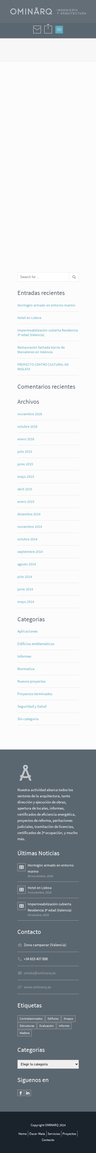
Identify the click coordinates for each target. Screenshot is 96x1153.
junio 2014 (25, 589)
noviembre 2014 (29, 526)
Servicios (54, 1134)
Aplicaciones (27, 631)
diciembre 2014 (28, 514)
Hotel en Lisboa (29, 317)
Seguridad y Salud (31, 706)
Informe (64, 1026)
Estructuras (27, 1026)
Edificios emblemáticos (35, 643)
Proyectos (69, 1134)
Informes (24, 656)
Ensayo (68, 1018)
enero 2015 (25, 501)
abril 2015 (24, 489)
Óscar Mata (37, 1134)
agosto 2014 (26, 564)
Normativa (26, 668)
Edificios (53, 1018)
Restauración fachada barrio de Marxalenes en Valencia (41, 349)
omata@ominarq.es (40, 972)
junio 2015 (25, 464)
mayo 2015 (25, 476)
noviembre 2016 (29, 414)
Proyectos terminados (34, 693)
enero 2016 (25, 439)
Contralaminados (31, 1018)
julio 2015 (24, 451)
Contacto (48, 1140)
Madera (24, 1033)
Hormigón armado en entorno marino (46, 305)
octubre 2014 (27, 539)
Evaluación (46, 1026)
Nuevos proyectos (31, 681)
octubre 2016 (27, 426)
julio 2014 (24, 576)
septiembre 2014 (30, 551)
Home (22, 1134)
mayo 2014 (25, 601)
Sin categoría (28, 718)
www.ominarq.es (37, 986)
